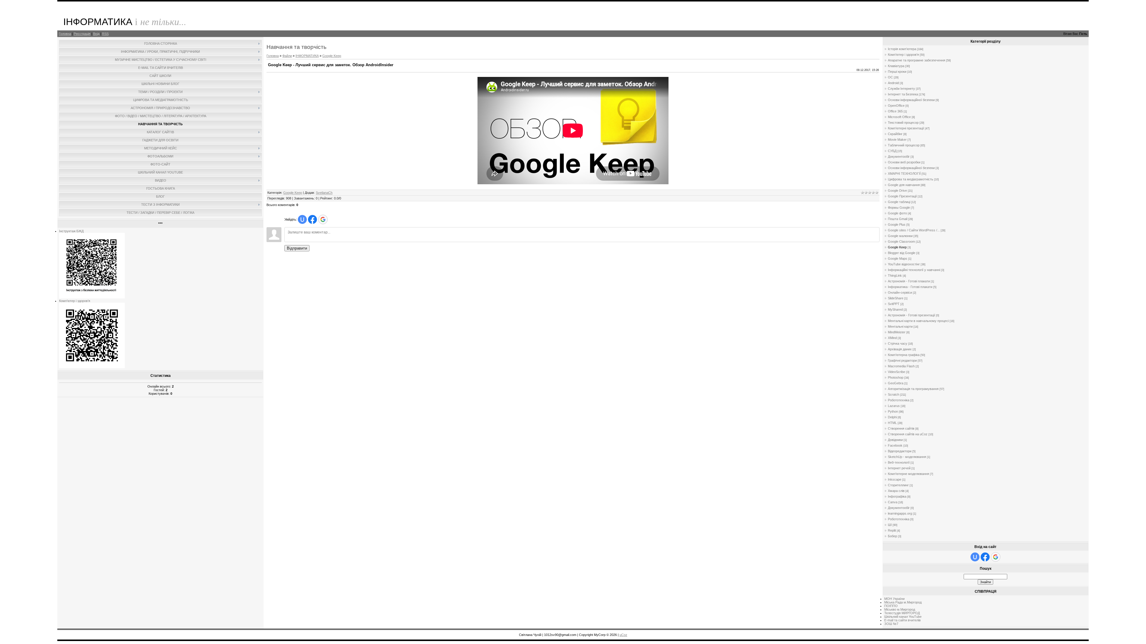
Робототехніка (898, 400)
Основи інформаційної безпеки (911, 100)
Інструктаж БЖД (71, 231)
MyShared (895, 309)
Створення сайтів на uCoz (908, 434)
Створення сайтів (901, 428)
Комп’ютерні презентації (906, 128)
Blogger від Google (901, 253)
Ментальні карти (900, 326)
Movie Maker (897, 139)
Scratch (893, 394)
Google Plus (896, 224)
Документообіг (899, 156)
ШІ (890, 525)
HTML (892, 423)
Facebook (895, 445)
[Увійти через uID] (302, 219)
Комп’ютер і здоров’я (74, 301)
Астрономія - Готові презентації (911, 315)
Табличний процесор (903, 145)
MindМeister (896, 332)
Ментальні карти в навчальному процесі (918, 321)
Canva (892, 502)
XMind (892, 338)
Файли (287, 56)
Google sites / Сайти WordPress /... (914, 230)
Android (893, 83)
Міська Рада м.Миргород (903, 602)
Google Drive (897, 190)
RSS (105, 33)
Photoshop (895, 377)
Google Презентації (902, 196)
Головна (65, 33)
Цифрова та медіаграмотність (910, 179)
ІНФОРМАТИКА (307, 56)
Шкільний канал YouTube (903, 616)
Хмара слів (896, 491)
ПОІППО (891, 606)
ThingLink (895, 275)
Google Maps (897, 258)
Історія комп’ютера (902, 49)
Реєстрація (82, 33)
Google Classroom (901, 241)
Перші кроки (897, 71)
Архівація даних (900, 349)
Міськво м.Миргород (899, 609)
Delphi (892, 417)
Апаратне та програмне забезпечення (916, 60)
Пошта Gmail (897, 219)
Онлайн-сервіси (900, 292)
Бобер (892, 536)
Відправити (297, 248)
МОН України (894, 598)
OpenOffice (896, 105)
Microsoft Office (899, 117)
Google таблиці (899, 202)
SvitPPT (893, 304)
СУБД (892, 151)
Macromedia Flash (901, 366)
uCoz (623, 635)
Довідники (895, 440)
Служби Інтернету (901, 88)
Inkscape (894, 479)
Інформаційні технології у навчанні (914, 270)
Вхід (96, 33)
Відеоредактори (899, 451)
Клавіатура (896, 66)
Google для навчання (904, 185)
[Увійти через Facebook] (312, 219)
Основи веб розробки (904, 162)
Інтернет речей (899, 468)
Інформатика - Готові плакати (910, 287)
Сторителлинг (898, 485)
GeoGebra (895, 383)
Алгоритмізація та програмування (913, 389)
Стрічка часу (897, 343)
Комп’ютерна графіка (903, 355)
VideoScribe (896, 372)
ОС (890, 77)
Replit (892, 530)
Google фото (897, 213)
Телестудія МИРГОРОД (902, 613)
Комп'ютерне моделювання (908, 474)
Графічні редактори (902, 360)
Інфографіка (897, 496)
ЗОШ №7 (891, 624)
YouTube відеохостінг (904, 264)
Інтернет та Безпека (903, 94)
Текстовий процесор (903, 122)
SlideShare (895, 298)
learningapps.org (900, 513)
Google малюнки (900, 236)
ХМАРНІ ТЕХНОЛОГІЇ (904, 173)
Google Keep (331, 56)
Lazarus (894, 406)
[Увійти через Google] (323, 219)
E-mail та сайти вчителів (902, 620)
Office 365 (895, 111)
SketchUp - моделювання (907, 457)
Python (893, 411)
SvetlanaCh (324, 192)
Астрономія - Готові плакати (909, 281)
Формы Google (899, 207)
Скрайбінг (895, 134)
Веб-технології (899, 462)
